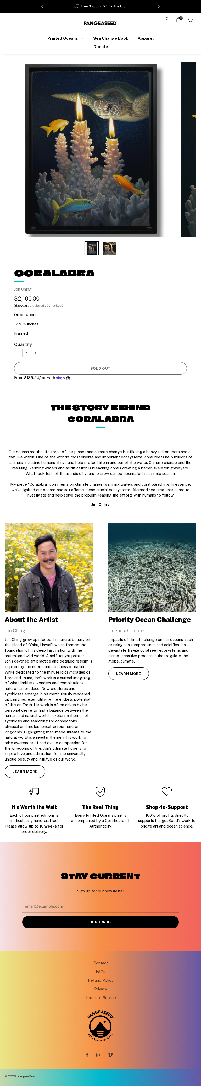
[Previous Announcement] (42, 6)
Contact (100, 963)
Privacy (100, 989)
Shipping (20, 305)
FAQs (100, 971)
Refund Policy (100, 980)
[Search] (190, 19)
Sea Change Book (110, 38)
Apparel (146, 38)
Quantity (23, 344)
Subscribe (101, 922)
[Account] (167, 19)
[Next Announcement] (158, 6)
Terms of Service (100, 997)
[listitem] (100, 6)
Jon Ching (23, 289)
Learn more (25, 771)
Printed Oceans (62, 38)
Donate (100, 46)
